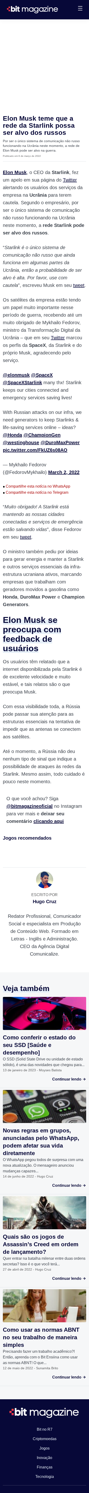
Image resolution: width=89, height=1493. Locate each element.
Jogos (44, 1448)
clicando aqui (48, 821)
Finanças (44, 1467)
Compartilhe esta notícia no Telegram (35, 492)
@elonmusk (16, 375)
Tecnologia (44, 1477)
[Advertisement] (44, 66)
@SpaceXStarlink (22, 382)
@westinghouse (21, 442)
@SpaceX (42, 375)
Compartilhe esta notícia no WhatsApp (36, 486)
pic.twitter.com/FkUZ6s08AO (35, 450)
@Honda (12, 435)
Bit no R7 (44, 1429)
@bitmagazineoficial (29, 806)
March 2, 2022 (64, 472)
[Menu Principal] (80, 9)
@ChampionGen (42, 435)
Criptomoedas (44, 1439)
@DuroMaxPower (60, 442)
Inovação (44, 1458)
